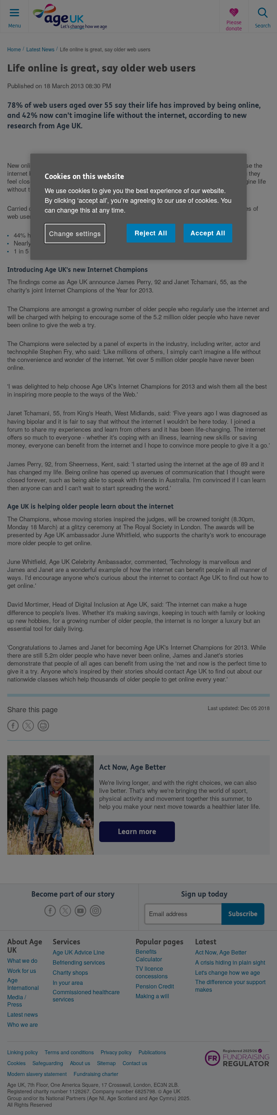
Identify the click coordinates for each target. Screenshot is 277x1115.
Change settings (75, 233)
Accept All (207, 233)
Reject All (151, 233)
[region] (138, 206)
